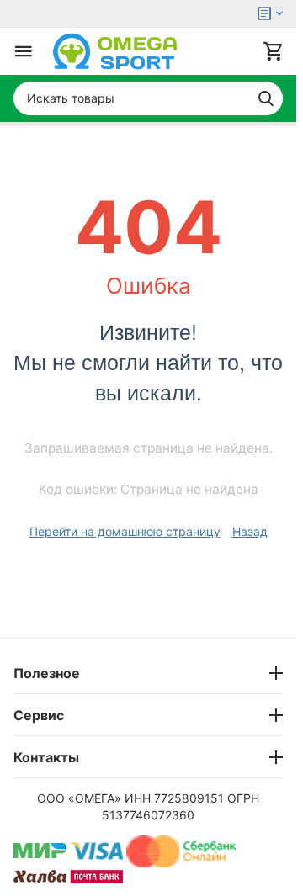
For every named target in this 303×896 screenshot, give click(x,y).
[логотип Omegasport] (115, 51)
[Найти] (266, 98)
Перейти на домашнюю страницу (125, 531)
